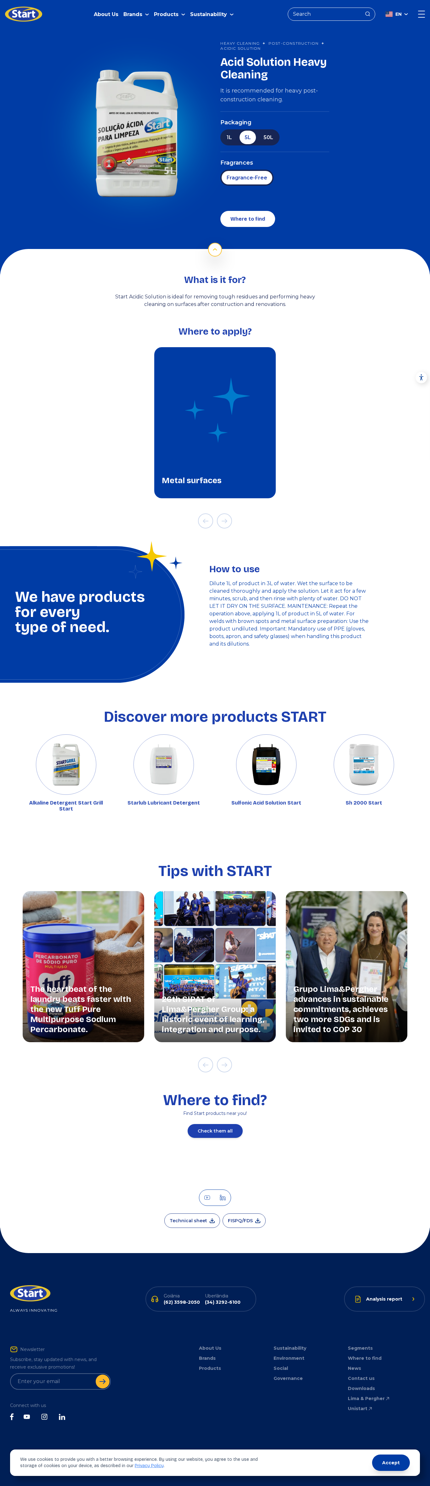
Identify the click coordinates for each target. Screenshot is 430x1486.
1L (229, 137)
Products (210, 1368)
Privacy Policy (149, 1465)
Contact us (361, 1378)
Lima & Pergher (366, 1398)
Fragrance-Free (247, 178)
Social (281, 1368)
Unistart (357, 1408)
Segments (360, 1348)
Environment (289, 1358)
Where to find (247, 219)
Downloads (361, 1388)
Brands (207, 1358)
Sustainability (290, 1348)
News (354, 1368)
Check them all (215, 1131)
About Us (106, 14)
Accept (391, 1463)
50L (268, 137)
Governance (288, 1378)
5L (248, 137)
